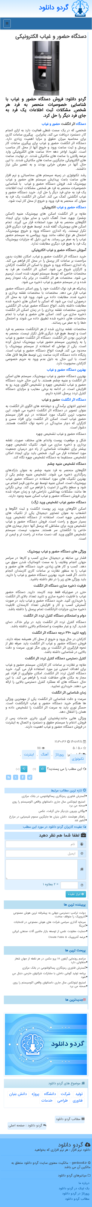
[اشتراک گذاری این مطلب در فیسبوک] (23, 777)
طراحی (62, 1101)
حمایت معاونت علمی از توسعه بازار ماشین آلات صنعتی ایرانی (49, 931)
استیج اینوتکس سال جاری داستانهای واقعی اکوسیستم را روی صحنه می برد (48, 803)
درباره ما (84, 1183)
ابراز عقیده (75, 894)
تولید (79, 1094)
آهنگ (44, 754)
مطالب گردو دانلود (69, 1119)
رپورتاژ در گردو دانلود (75, 1193)
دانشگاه (50, 1094)
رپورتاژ (59, 754)
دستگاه (81, 124)
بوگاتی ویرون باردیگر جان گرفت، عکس (62, 811)
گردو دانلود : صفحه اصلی (26, 1125)
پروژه (35, 1094)
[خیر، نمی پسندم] (24, 769)
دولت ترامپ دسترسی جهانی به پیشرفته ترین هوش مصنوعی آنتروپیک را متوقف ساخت (49, 915)
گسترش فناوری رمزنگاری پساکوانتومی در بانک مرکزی (53, 796)
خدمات (46, 1101)
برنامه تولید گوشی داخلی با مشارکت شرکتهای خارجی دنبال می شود (49, 975)
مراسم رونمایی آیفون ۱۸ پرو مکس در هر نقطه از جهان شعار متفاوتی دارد (50, 960)
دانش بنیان (18, 1094)
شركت (65, 1094)
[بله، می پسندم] (42, 769)
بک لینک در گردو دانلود (74, 1188)
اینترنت (29, 754)
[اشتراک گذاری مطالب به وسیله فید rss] (9, 777)
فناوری (78, 1101)
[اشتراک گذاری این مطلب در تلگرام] (30, 777)
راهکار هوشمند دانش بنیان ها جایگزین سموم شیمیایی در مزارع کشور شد (47, 818)
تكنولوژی (78, 758)
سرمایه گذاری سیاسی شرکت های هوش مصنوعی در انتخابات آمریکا (50, 924)
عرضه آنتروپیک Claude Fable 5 (67, 937)
